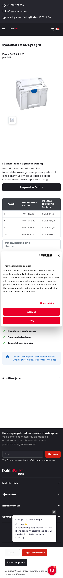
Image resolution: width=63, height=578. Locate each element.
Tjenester (9, 494)
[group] (12, 120)
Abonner (52, 454)
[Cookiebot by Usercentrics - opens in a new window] (39, 255)
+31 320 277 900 (15, 5)
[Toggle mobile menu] (3, 29)
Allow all (31, 312)
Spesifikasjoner (12, 378)
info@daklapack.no (17, 11)
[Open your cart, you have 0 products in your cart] (52, 29)
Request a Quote (31, 187)
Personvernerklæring (44, 460)
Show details (47, 303)
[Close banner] (59, 255)
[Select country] (58, 29)
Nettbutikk (10, 483)
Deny (31, 320)
